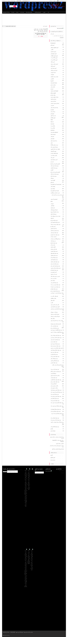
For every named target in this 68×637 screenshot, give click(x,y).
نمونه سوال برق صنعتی (54, 232)
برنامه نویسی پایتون (54, 140)
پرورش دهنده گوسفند (54, 167)
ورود (63, 466)
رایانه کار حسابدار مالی (54, 107)
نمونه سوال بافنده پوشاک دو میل (56, 335)
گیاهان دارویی (53, 180)
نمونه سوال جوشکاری (54, 255)
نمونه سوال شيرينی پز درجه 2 (55, 284)
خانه (48, 12)
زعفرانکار (52, 178)
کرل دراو (52, 161)
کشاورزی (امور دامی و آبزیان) (55, 163)
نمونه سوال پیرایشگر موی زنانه (56, 411)
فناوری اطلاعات (52, 117)
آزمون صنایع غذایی (54, 53)
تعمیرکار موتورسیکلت (54, 209)
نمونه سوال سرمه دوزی (54, 352)
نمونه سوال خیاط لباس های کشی (56, 350)
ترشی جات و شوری (54, 274)
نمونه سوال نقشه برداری (55, 263)
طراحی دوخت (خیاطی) (54, 76)
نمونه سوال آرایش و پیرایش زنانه (56, 396)
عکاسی (52, 49)
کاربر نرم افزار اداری (54, 159)
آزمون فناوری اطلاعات (38, 12)
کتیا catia (52, 218)
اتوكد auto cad (53, 134)
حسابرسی (52, 105)
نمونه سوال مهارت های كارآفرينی (56, 379)
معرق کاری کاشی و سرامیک (55, 316)
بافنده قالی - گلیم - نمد (54, 296)
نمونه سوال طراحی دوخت (54, 328)
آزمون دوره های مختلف (29, 12)
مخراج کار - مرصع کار (54, 312)
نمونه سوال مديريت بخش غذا (55, 286)
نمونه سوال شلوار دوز (54, 354)
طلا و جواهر (52, 300)
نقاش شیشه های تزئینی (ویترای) (56, 323)
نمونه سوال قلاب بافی (54, 358)
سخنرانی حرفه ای (53, 236)
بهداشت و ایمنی (52, 84)
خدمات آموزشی (53, 72)
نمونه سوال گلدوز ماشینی (55, 360)
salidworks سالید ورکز (54, 132)
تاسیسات (52, 203)
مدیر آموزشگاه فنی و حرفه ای (55, 238)
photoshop (52, 130)
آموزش (44, 12)
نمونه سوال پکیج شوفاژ (54, 253)
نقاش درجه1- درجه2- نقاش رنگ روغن (57, 320)
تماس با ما (12, 12)
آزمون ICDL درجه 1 (54, 57)
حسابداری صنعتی (53, 101)
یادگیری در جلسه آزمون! (60, 443)
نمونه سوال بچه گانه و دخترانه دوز (56, 337)
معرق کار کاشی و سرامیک (55, 314)
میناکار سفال (53, 318)
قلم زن (52, 302)
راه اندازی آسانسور (54, 228)
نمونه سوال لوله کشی (54, 259)
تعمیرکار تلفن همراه (54, 82)
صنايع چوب (52, 109)
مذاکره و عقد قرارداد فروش (55, 375)
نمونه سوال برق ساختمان (55, 230)
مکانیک (51, 201)
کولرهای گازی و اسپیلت (54, 90)
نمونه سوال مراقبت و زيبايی (54, 381)
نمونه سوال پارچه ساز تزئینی (55, 339)
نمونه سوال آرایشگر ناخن (55, 398)
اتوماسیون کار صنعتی (54, 199)
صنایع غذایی (52, 113)
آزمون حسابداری (53, 51)
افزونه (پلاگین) (52, 457)
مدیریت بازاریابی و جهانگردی (55, 192)
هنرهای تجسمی (52, 430)
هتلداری (51, 428)
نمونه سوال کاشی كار (54, 257)
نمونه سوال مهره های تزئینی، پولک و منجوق (58, 365)
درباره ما (17, 12)
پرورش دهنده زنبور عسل (54, 165)
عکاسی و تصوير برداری (54, 385)
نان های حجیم (53, 280)
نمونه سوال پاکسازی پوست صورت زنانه (57, 402)
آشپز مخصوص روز (54, 272)
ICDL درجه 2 (53, 128)
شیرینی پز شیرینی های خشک (55, 276)
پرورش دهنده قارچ (54, 176)
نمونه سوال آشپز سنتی (54, 282)
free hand (52, 123)
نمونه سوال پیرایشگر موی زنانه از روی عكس (57, 414)
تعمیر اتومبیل (53, 207)
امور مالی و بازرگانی (54, 70)
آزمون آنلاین (52, 45)
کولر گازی (52, 205)
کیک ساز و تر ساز (53, 278)
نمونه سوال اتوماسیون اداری (55, 222)
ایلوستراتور (52, 138)
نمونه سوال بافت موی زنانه (55, 400)
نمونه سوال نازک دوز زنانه (55, 369)
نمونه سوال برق (53, 226)
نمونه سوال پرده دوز (54, 341)
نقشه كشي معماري (54, 249)
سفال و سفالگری (53, 298)
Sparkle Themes (7, 635)
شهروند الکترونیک (53, 151)
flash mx (52, 121)
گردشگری (52, 182)
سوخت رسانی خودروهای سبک (55, 216)
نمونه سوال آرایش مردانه (55, 394)
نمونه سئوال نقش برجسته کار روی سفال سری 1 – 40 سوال (40, 34)
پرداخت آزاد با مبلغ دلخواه (6, 12)
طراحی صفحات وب (54, 155)
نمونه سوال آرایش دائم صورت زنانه (56, 392)
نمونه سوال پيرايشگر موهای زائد (56, 409)
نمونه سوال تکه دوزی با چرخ (55, 343)
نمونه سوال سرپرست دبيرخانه (55, 224)
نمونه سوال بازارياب (54, 377)
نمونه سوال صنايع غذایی (54, 270)
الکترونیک (51, 80)
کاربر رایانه (52, 157)
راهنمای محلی (53, 186)
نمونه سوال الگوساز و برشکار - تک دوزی (57, 332)
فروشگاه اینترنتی (53, 373)
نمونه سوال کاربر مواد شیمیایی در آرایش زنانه (57, 423)
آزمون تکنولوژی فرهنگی (54, 47)
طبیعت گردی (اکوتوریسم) (55, 190)
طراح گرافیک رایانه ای (54, 153)
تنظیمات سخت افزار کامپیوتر (55, 149)
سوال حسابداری (53, 95)
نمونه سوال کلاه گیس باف (55, 426)
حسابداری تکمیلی (53, 99)
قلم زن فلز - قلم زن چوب (55, 304)
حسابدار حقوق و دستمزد (54, 97)
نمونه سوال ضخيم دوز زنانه (55, 356)
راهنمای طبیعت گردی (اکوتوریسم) (56, 184)
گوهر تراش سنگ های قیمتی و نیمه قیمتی (57, 308)
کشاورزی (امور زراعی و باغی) (55, 172)
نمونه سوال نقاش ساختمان (55, 261)
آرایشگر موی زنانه (53, 383)
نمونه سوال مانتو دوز (54, 362)
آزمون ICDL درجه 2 (54, 59)
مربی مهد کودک (53, 240)
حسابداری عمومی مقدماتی (55, 103)
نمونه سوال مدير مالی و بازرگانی (55, 371)
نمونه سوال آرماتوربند (54, 251)
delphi (52, 119)
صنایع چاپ (52, 74)
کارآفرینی (52, 78)
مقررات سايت (22, 12)
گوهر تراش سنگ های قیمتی (55, 306)
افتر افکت (52, 136)
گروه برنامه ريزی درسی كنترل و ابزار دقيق (58, 195)
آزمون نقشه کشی (53, 68)
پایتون (51, 142)
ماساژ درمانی (53, 86)
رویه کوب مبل (53, 111)
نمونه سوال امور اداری (54, 220)
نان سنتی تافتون (53, 115)
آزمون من (55, 4)
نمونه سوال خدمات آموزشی (54, 234)
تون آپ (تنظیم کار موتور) (55, 211)
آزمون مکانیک (53, 66)
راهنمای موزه (53, 188)
